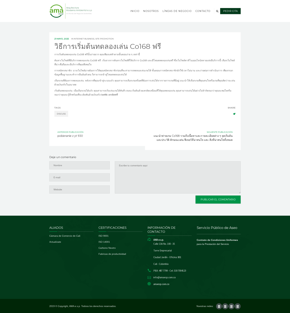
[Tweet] (233, 114)
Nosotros (151, 11)
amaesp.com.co (161, 284)
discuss (61, 113)
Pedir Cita (230, 11)
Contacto (202, 11)
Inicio (134, 11)
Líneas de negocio (177, 11)
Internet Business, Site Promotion (94, 38)
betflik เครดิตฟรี (109, 94)
